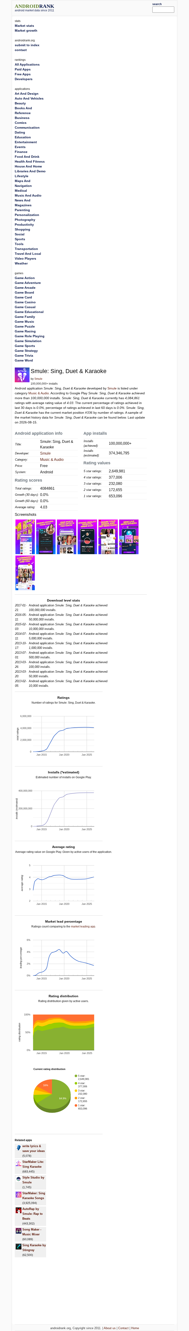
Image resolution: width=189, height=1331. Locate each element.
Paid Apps (23, 69)
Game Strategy (26, 351)
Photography (25, 220)
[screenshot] (25, 536)
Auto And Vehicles (29, 98)
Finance (21, 152)
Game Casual (25, 307)
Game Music (24, 321)
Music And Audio (28, 195)
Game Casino (25, 302)
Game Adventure (28, 283)
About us (110, 1328)
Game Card (23, 297)
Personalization (27, 215)
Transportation (26, 249)
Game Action (25, 278)
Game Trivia (24, 355)
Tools (19, 244)
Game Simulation (28, 341)
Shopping (22, 229)
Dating (20, 132)
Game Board (24, 292)
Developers (23, 79)
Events (20, 147)
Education (23, 137)
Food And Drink (27, 156)
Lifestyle (21, 176)
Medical (21, 190)
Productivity (24, 224)
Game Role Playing (29, 336)
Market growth (26, 30)
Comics (21, 123)
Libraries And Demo (30, 171)
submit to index (27, 45)
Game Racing (25, 331)
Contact (123, 1328)
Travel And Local (28, 253)
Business (22, 118)
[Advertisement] (110, 7)
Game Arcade (25, 287)
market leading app (83, 926)
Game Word (24, 360)
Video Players (25, 258)
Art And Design (26, 93)
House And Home (28, 166)
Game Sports (25, 346)
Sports (20, 239)
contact (21, 50)
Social (19, 234)
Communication (27, 127)
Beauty (20, 103)
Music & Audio (38, 393)
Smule (38, 378)
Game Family (25, 317)
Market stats (24, 25)
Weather (21, 263)
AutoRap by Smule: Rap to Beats (32, 1213)
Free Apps (23, 74)
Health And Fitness (30, 161)
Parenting (22, 210)
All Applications (27, 64)
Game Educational (29, 312)
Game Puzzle (25, 326)
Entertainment (26, 142)
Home (135, 1328)
